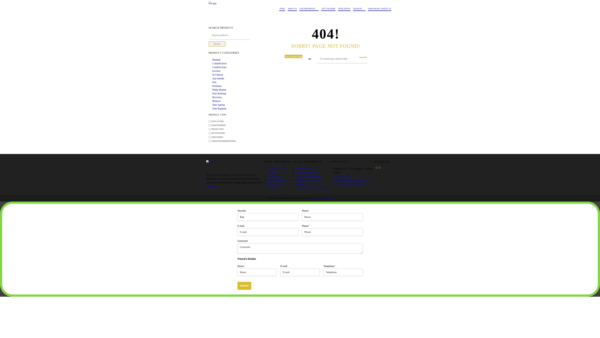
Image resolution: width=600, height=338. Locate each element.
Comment (243, 241)
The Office (318, 198)
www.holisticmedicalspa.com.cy (349, 183)
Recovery (217, 97)
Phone (310, 226)
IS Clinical (217, 74)
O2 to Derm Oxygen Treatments (311, 187)
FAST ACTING (217, 121)
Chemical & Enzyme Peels (308, 176)
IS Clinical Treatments (306, 172)
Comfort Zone (219, 67)
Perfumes (217, 86)
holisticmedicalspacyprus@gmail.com (351, 180)
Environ (216, 71)
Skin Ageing (218, 104)
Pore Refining (219, 93)
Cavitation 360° (274, 176)
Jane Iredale (218, 78)
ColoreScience (219, 63)
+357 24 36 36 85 (341, 176)
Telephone (333, 266)
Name (310, 211)
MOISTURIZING (218, 125)
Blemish (216, 59)
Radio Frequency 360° (278, 180)
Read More (211, 186)
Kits (214, 82)
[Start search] (363, 57)
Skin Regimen (219, 108)
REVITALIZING (218, 133)
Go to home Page (293, 56)
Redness (216, 101)
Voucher (242, 211)
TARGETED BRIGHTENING (223, 141)
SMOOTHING (217, 137)
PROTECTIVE (217, 129)
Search (217, 44)
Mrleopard (328, 198)
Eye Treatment (302, 168)
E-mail (241, 226)
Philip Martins (219, 89)
